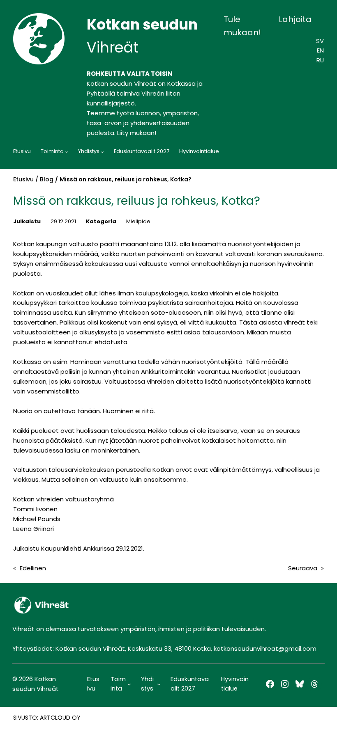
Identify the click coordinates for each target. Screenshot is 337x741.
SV (320, 41)
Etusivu (23, 179)
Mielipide (138, 221)
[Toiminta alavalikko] (66, 151)
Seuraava (302, 568)
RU (320, 60)
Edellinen (33, 568)
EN (320, 50)
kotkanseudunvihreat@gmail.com (265, 648)
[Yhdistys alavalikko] (102, 151)
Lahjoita (295, 19)
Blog (46, 179)
